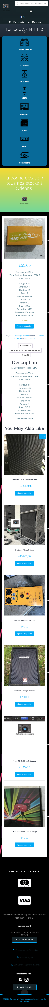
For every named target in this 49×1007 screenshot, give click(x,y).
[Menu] (31, 11)
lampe (41, 335)
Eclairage (18, 335)
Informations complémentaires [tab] (25, 350)
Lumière (17, 338)
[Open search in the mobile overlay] (31, 3)
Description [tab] (25, 345)
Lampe (26, 335)
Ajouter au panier (24, 326)
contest (32, 338)
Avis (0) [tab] (25, 355)
